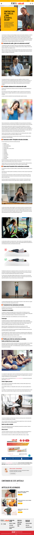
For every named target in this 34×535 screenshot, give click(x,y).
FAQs (18, 526)
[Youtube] (5, 524)
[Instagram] (30, 3)
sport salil (19, 522)
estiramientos (8, 379)
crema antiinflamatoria (9, 462)
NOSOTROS (19, 524)
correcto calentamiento (19, 378)
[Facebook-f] (32, 3)
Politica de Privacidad (28, 521)
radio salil (19, 520)
